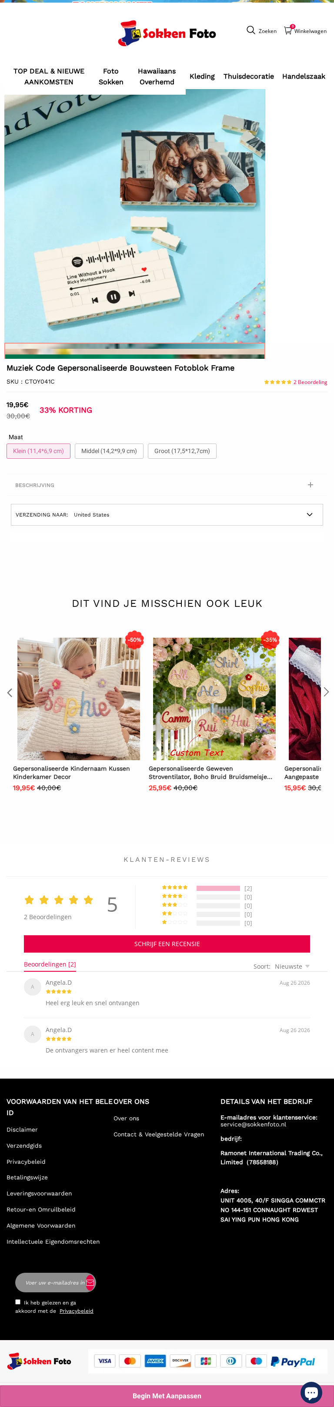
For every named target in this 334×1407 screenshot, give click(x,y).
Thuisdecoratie (249, 76)
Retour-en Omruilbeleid (41, 1209)
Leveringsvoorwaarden (39, 1193)
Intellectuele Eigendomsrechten (53, 1241)
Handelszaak (303, 76)
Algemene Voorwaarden (41, 1225)
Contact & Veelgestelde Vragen (159, 1134)
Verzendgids (24, 1145)
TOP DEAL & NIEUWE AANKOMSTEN (48, 76)
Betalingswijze (27, 1177)
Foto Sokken (111, 76)
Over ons (126, 1118)
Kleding (202, 76)
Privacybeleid (26, 1161)
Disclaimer (22, 1129)
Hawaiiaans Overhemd (157, 76)
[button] (8, 709)
